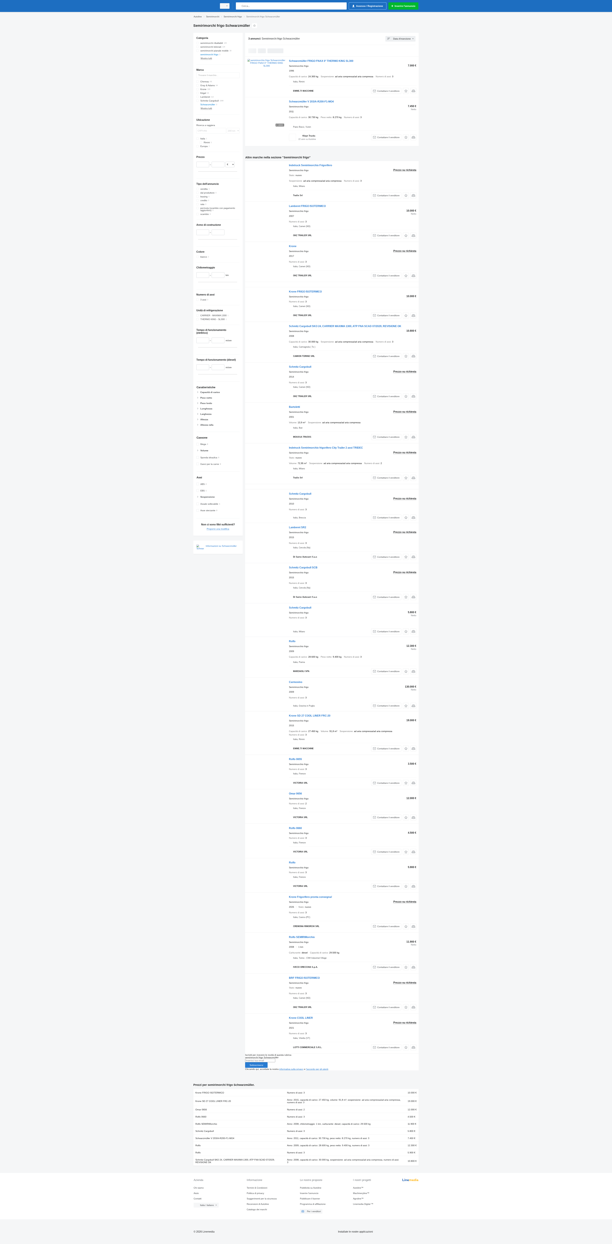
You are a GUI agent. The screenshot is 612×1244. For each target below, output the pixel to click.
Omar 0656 (295, 793)
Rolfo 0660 (295, 828)
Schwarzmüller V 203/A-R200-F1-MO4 (311, 101)
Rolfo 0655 (295, 759)
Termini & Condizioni (257, 1187)
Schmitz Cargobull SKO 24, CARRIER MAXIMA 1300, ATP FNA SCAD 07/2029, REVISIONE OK (345, 326)
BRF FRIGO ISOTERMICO (304, 978)
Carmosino (295, 682)
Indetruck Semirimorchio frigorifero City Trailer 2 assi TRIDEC (326, 447)
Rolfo (292, 641)
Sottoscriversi (256, 1065)
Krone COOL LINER (301, 1018)
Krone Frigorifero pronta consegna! (310, 897)
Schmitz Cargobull (300, 366)
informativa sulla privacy (291, 1069)
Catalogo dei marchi (257, 1209)
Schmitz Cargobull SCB (303, 567)
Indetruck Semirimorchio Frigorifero (310, 165)
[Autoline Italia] (205, 6)
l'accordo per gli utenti (317, 1069)
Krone (292, 246)
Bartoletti (294, 407)
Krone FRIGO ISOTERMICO (305, 291)
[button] (406, 91)
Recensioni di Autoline (258, 1204)
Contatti (197, 1198)
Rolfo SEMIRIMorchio (302, 937)
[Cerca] (239, 6)
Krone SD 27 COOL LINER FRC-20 (309, 715)
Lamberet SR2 (297, 527)
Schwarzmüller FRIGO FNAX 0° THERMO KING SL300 (321, 61)
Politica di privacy (255, 1193)
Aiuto (196, 1193)
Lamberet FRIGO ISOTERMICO (307, 206)
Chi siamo (199, 1187)
